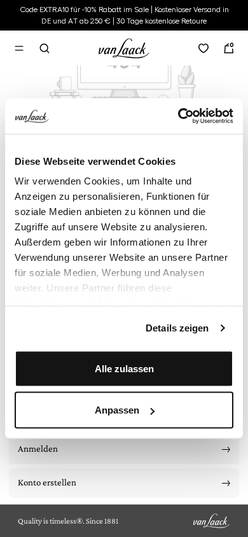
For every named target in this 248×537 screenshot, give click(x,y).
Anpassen (117, 410)
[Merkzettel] (203, 48)
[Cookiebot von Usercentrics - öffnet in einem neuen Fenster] (178, 116)
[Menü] (19, 48)
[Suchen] (44, 48)
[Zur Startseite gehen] (124, 46)
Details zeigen (177, 328)
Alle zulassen (124, 368)
